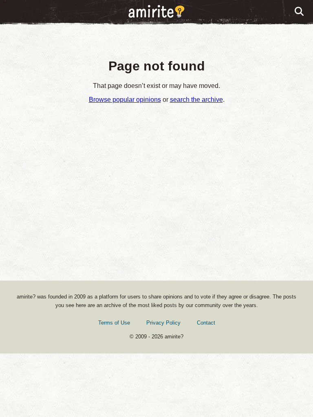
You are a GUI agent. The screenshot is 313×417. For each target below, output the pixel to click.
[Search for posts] (299, 12)
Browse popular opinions (125, 99)
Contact (206, 323)
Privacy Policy (163, 323)
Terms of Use (114, 323)
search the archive (196, 99)
